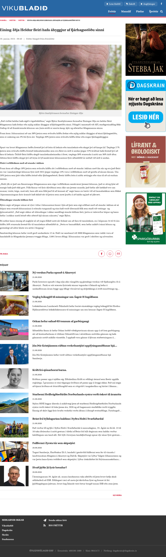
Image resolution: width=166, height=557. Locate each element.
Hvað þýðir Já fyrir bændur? (49, 467)
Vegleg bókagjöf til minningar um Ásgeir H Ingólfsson (65, 297)
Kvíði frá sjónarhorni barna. (49, 370)
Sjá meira (117, 495)
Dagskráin (7, 530)
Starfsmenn (8, 539)
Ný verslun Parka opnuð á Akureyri (54, 272)
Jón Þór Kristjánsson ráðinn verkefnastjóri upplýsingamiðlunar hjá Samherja (73, 345)
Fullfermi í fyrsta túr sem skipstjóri (53, 443)
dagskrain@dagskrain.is (125, 550)
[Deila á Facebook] (101, 254)
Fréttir (12, 20)
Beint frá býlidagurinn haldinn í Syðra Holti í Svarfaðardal (67, 418)
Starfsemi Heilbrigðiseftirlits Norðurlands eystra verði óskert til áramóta (76, 394)
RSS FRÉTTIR (56, 525)
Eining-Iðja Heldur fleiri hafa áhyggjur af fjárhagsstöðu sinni (53, 20)
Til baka (4, 254)
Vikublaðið (7, 525)
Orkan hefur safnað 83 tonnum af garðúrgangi (60, 321)
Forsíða (3, 20)
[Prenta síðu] (110, 254)
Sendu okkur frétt (58, 520)
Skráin (5, 534)
